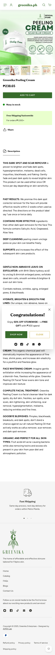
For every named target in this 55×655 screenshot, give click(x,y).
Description (14, 151)
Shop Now (16, 334)
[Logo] (13, 542)
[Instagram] (15, 344)
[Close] (49, 309)
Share (11, 129)
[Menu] (5, 5)
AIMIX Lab (7, 629)
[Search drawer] (44, 5)
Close (39, 334)
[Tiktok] (27, 344)
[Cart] (50, 5)
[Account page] (11, 5)
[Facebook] (21, 344)
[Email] (33, 344)
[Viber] (39, 344)
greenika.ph (27, 5)
